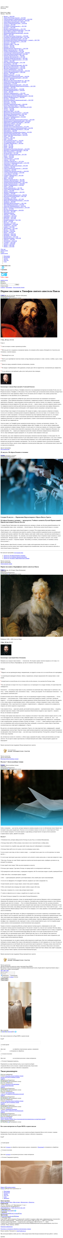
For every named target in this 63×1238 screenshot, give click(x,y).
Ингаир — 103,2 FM (9, 229)
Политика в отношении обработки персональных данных (16, 1229)
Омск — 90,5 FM (8, 136)
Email (2, 1039)
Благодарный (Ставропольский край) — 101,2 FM (17, 30)
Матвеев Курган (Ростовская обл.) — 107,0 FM (16, 112)
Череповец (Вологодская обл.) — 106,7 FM (15, 203)
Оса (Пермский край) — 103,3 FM (13, 142)
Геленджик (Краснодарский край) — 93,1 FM (16, 54)
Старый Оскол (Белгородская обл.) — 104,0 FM (16, 171)
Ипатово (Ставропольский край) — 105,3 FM (16, 77)
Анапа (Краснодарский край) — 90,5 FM (14, 22)
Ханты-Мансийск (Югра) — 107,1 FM (14, 199)
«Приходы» (31, 1202)
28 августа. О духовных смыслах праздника (15, 557)
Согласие (9, 1049)
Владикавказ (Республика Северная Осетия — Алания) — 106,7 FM (21, 40)
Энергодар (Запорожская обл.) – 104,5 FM (15, 206)
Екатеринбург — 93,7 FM (10, 64)
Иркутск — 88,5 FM (9, 79)
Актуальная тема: (18, 552)
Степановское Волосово (7, 1085)
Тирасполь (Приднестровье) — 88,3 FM (14, 181)
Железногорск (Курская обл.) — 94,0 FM (14, 66)
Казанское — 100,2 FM (10, 234)
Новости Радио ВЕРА (6, 1117)
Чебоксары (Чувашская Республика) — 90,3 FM (16, 200)
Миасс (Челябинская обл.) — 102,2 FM (14, 115)
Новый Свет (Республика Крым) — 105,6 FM (16, 135)
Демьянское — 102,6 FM (10, 225)
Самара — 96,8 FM (9, 157)
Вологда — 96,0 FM (9, 45)
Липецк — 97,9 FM (9, 108)
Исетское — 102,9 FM (9, 231)
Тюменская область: (9, 213)
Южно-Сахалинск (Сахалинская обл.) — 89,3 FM (17, 207)
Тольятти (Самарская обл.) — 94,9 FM (14, 185)
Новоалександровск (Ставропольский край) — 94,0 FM (18, 128)
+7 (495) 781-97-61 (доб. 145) (17, 1207)
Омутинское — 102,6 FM (10, 241)
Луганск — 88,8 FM (9, 110)
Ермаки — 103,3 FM (9, 227)
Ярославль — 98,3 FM (9, 211)
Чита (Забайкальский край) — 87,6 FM (14, 204)
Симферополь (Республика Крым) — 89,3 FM (16, 165)
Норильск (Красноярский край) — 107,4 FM (15, 133)
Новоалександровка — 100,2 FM (12, 238)
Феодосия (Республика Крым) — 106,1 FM (15, 196)
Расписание (7, 257)
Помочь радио (4, 978)
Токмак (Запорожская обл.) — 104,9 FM (14, 183)
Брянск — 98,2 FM (8, 34)
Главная (3, 287)
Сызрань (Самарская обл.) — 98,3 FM (13, 175)
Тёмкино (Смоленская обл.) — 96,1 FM (14, 179)
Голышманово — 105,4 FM (11, 224)
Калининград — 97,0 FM (10, 83)
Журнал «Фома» (5, 1202)
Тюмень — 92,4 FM (9, 190)
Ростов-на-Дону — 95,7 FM (11, 153)
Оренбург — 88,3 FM (9, 137)
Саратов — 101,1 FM (9, 160)
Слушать (3, 1076)
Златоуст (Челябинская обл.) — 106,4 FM (14, 72)
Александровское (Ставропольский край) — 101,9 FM (18, 19)
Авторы (6, 258)
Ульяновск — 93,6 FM (9, 193)
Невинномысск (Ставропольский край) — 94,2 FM (17, 121)
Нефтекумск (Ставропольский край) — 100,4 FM (16, 122)
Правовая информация (7, 1226)
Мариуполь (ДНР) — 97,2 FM (11, 111)
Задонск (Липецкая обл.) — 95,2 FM (13, 69)
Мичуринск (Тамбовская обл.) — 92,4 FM (15, 117)
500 (1, 970)
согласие (9, 1058)
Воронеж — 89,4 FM (9, 47)
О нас (5, 261)
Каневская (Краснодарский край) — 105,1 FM (16, 84)
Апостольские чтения (18, 287)
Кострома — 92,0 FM (9, 98)
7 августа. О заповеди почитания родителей (12, 1094)
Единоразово (14, 975)
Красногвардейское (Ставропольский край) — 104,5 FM (18, 100)
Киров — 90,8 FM (8, 91)
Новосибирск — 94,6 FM (10, 130)
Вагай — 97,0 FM (8, 221)
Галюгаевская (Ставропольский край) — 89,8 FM (17, 52)
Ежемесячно (5, 975)
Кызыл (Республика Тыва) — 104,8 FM (14, 105)
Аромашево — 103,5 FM (10, 216)
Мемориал (6, 1198)
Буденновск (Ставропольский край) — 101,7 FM (16, 37)
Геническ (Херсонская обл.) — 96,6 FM (14, 55)
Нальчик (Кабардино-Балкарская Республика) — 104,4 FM (19, 119)
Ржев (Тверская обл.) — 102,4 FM (12, 151)
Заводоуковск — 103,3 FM (10, 228)
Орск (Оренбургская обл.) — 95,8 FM (13, 140)
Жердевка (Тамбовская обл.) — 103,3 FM (14, 68)
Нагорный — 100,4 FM (10, 235)
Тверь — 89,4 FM (8, 178)
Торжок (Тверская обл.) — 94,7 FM (13, 188)
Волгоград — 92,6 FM (9, 43)
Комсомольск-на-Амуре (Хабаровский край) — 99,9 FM (18, 96)
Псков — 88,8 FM (8, 147)
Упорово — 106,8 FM (9, 243)
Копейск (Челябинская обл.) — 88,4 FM (14, 97)
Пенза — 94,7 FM (8, 144)
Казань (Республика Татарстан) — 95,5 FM (15, 82)
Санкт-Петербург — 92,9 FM (11, 158)
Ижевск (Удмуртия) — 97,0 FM (12, 75)
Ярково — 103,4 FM (9, 246)
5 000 (7, 970)
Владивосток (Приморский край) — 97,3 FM (15, 38)
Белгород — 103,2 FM (9, 27)
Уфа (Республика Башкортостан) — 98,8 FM (15, 195)
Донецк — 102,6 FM (9, 61)
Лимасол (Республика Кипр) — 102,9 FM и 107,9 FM (18, 107)
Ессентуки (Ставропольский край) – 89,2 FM (15, 65)
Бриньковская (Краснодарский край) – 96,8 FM (16, 33)
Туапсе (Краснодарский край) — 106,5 (14, 189)
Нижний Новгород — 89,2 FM (12, 125)
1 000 (4, 970)
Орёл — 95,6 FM (8, 139)
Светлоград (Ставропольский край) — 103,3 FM (16, 163)
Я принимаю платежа (10, 977)
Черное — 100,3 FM (9, 245)
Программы (7, 256)
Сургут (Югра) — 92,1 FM (11, 174)
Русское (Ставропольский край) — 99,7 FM (15, 154)
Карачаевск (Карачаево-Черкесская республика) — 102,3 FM (19, 86)
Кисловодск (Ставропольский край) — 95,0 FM (16, 94)
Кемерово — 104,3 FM (9, 87)
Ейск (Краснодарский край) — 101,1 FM (14, 62)
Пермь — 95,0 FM (8, 146)
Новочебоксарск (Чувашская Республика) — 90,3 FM (18, 132)
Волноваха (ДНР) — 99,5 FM (11, 44)
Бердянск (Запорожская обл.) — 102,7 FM (15, 29)
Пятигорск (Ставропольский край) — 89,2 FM (16, 150)
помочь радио (4, 250)
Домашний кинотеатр (11, 1109)
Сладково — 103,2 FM (9, 242)
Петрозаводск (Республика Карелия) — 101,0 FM (17, 149)
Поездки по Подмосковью (12, 1084)
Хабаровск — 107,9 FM (10, 197)
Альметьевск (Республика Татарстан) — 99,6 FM (16, 20)
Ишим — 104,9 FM (9, 232)
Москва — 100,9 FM (9, 16)
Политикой (5, 1051)
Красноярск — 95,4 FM (10, 103)
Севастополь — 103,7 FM (10, 164)
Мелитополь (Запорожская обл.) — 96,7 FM (15, 114)
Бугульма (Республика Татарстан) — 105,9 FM (16, 36)
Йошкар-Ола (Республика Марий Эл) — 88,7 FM (16, 80)
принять (3, 1236)
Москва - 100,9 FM (5, 13)
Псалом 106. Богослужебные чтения (10, 1077)
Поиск (17, 284)
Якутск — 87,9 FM (9, 209)
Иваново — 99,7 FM (9, 73)
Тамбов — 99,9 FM (9, 176)
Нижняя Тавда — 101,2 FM (11, 236)
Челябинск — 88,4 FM (9, 202)
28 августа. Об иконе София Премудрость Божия (16, 558)
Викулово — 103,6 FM (10, 223)
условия (11, 977)
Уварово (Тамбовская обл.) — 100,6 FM (14, 192)
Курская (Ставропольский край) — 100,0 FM (15, 104)
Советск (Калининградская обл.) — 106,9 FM (16, 168)
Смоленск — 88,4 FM (9, 167)
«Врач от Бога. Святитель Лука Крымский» (12, 1110)
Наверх (3, 1187)
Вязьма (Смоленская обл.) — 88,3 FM (13, 50)
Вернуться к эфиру (6, 12)
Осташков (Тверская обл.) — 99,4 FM (13, 143)
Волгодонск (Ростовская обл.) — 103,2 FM (15, 41)
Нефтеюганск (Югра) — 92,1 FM (12, 124)
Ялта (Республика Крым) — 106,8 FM (14, 210)
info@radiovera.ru (5, 1207)
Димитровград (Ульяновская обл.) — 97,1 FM (16, 59)
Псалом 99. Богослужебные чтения (10, 1102)
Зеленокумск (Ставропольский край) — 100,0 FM (17, 71)
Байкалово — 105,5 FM (10, 217)
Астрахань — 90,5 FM (9, 24)
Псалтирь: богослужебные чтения (9, 759)
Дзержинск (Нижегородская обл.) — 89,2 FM (15, 58)
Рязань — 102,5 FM (9, 156)
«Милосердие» (24, 1202)
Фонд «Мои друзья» (14, 1202)
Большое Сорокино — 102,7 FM (12, 220)
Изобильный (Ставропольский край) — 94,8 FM (16, 76)
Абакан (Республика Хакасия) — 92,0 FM (15, 18)
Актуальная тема (5, 449)
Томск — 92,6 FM (8, 186)
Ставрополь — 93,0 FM (10, 170)
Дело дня (3, 249)
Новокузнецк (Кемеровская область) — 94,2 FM (16, 129)
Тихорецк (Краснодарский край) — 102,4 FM (15, 182)
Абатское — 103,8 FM (9, 214)
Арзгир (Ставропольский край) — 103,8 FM (15, 23)
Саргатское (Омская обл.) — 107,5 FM (14, 161)
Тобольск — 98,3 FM (9, 239)
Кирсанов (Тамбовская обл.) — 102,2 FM (14, 93)
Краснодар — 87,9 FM (9, 101)
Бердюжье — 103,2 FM (10, 218)
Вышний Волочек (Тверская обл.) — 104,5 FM (16, 48)
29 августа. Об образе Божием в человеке (14, 555)
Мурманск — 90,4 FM (9, 118)
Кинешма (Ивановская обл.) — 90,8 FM (14, 90)
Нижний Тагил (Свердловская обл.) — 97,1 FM (16, 126)
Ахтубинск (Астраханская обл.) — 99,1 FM (15, 26)
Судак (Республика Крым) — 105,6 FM (14, 172)
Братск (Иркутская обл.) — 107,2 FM (13, 31)
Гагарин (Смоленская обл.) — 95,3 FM (14, 51)
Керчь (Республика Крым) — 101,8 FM (14, 89)
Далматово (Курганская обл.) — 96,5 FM (14, 57)
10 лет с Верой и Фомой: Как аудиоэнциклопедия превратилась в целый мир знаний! (23, 1119)
